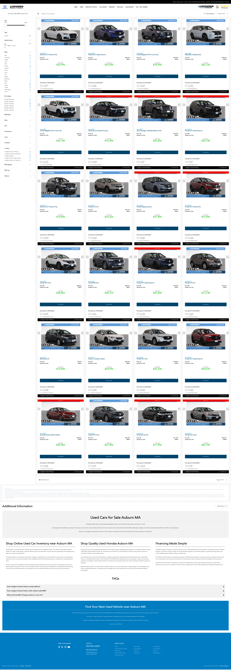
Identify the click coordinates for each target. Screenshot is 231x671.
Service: (217, 2)
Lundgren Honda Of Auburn (47, 91)
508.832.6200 (78, 91)
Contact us (85, 620)
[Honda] (5, 7)
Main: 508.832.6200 (178, 2)
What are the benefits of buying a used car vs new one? (25, 595)
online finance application (186, 562)
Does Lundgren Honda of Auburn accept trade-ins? (23, 586)
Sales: (194, 2)
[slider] (6, 25)
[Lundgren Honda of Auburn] (16, 7)
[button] (82, 28)
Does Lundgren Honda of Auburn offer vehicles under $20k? (26, 591)
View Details (61, 76)
